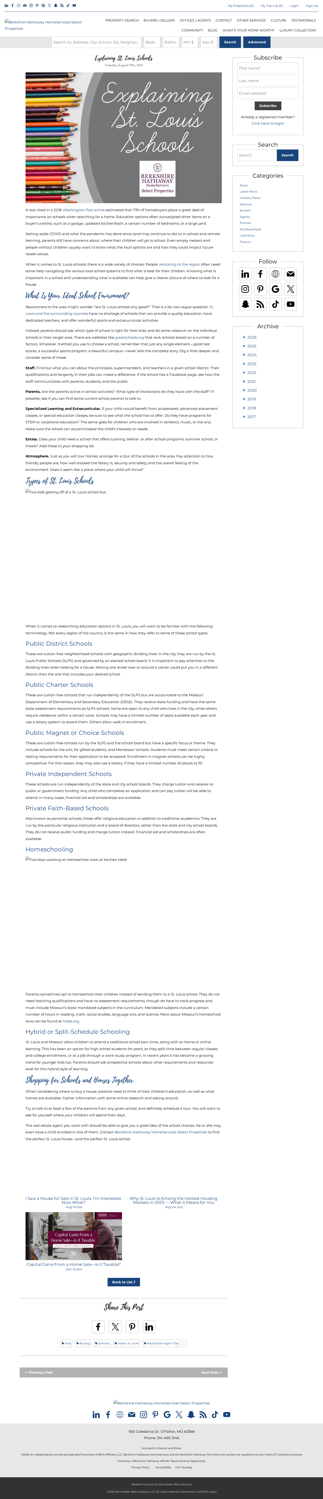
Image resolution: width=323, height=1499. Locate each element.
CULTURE (278, 20)
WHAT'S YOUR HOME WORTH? (249, 30)
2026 (252, 337)
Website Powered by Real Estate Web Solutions (161, 1484)
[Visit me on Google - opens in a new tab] (43, 6)
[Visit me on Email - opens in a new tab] (24, 6)
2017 (251, 417)
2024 (252, 355)
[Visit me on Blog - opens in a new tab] (62, 6)
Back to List (122, 1282)
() (241, 6)
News (244, 185)
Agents (245, 217)
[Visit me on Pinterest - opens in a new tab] (37, 6)
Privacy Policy (140, 1467)
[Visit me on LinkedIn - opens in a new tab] (6, 6)
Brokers (245, 210)
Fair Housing (183, 1467)
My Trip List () (272, 6)
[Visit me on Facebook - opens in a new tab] (12, 6)
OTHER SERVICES (251, 20)
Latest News (248, 191)
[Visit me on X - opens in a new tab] (49, 6)
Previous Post (40, 1372)
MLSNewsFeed (250, 229)
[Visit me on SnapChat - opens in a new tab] (55, 6)
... (184, 1343)
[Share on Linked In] (149, 1326)
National (246, 204)
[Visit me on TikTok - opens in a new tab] (68, 6)
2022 (251, 372)
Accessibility (163, 1467)
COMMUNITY (192, 30)
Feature (245, 242)
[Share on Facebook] (98, 1326)
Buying (84, 1343)
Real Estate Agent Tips (162, 1343)
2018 (251, 408)
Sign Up (312, 6)
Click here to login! (268, 123)
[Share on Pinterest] (132, 1326)
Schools (103, 1343)
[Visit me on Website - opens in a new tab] (18, 6)
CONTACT (224, 20)
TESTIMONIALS (303, 20)
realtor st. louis (128, 1343)
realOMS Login (207, 1491)
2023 (251, 364)
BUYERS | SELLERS (159, 20)
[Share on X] (115, 1326)
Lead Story (247, 235)
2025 (251, 346)
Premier (245, 223)
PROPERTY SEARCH (122, 20)
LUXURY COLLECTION (297, 30)
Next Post (210, 1372)
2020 (252, 390)
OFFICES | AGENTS (195, 20)
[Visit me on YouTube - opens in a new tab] (74, 6)
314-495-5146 (168, 1438)
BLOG (213, 30)
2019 (251, 399)
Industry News (250, 198)
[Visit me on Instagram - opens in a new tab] (31, 6)
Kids (67, 1343)
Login (294, 6)
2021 (251, 381)
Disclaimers (187, 1491)
